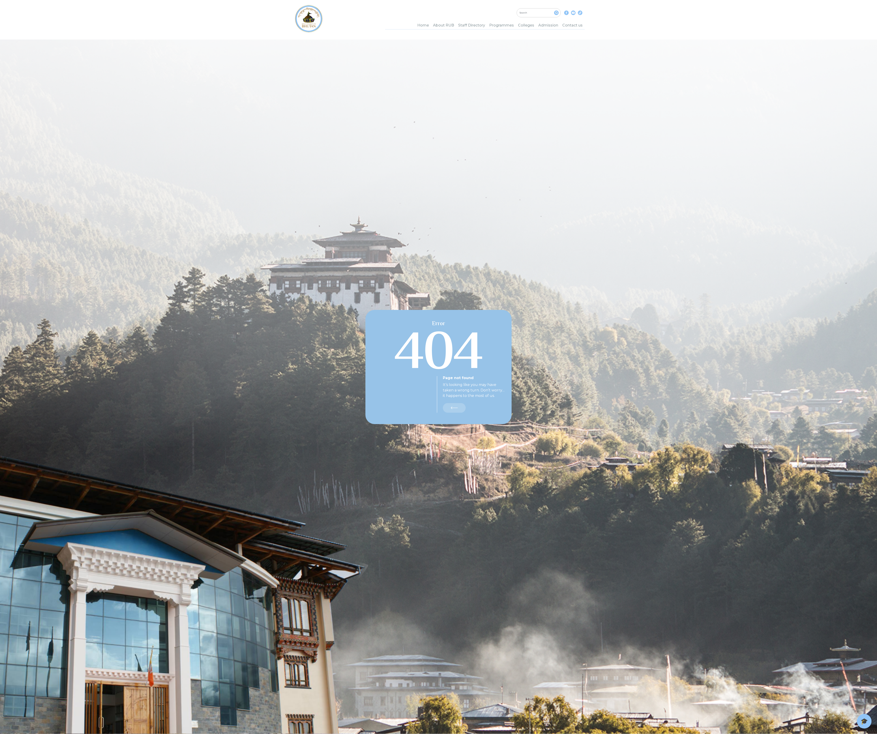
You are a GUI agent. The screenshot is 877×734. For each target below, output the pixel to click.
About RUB (443, 25)
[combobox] (539, 12)
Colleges (526, 25)
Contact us (572, 25)
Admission (548, 25)
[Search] (556, 12)
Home (423, 25)
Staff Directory (471, 25)
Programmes (501, 25)
